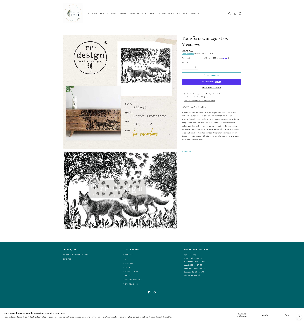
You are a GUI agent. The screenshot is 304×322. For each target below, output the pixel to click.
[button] (229, 13)
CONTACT (127, 276)
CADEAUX (127, 267)
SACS (126, 259)
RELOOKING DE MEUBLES (133, 280)
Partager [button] (187, 151)
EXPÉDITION (67, 259)
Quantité (185, 62)
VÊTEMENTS (128, 255)
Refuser (288, 315)
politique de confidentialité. (159, 317)
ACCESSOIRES (129, 263)
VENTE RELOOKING (131, 284)
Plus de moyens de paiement (211, 87)
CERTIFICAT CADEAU (131, 271)
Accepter (265, 315)
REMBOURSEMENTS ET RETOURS (75, 255)
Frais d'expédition (188, 53)
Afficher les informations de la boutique (199, 100)
